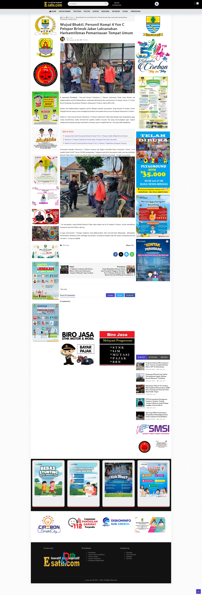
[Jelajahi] (197, 3)
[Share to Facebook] (115, 254)
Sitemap (129, 552)
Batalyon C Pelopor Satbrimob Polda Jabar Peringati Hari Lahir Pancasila (91, 139)
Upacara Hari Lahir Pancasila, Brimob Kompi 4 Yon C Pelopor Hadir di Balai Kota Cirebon (96, 136)
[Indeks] (157, 4)
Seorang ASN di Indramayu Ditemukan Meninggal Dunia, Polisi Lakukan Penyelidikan (157, 415)
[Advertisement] (45, 380)
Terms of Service (94, 558)
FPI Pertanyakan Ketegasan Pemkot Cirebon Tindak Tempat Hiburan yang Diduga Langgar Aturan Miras (157, 402)
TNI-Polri (65, 245)
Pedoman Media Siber (96, 560)
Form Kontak (131, 554)
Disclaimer (92, 552)
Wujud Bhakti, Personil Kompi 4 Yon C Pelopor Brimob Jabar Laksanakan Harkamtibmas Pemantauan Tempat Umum (96, 28)
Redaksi (129, 556)
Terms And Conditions (96, 554)
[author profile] (62, 39)
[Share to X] (121, 254)
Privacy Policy (93, 556)
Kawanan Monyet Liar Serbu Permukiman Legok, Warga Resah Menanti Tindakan (156, 376)
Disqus (119, 295)
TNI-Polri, (85, 40)
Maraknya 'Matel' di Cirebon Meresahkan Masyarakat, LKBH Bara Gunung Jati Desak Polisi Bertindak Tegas (158, 389)
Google (110, 295)
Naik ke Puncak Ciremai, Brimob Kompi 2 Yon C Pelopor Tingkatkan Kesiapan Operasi (96, 143)
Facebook (129, 295)
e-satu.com (88, 580)
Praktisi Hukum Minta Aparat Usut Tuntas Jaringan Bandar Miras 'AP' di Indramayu (157, 365)
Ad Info (129, 558)
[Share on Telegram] (126, 254)
